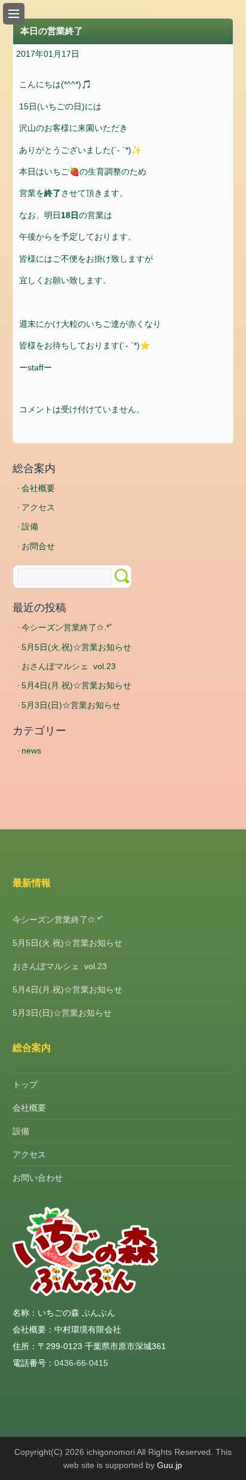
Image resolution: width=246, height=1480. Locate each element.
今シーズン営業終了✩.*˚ (66, 627)
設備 (29, 526)
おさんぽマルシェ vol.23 (68, 666)
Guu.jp (169, 1465)
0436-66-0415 (81, 1363)
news (31, 750)
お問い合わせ (38, 1177)
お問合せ (38, 546)
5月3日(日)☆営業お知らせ (71, 705)
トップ (25, 1084)
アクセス (38, 507)
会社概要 (38, 488)
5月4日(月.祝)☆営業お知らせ (76, 685)
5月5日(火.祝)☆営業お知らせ (76, 647)
